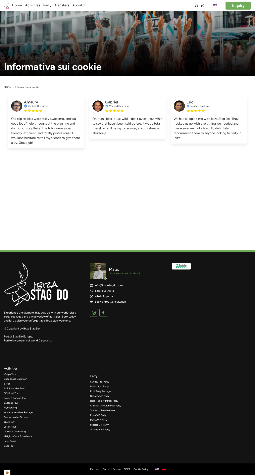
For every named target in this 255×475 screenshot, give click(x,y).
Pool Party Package (100, 391)
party (93, 376)
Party (47, 5)
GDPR (127, 469)
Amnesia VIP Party (100, 429)
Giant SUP (9, 422)
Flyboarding (10, 407)
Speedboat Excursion (15, 379)
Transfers (62, 5)
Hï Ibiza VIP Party (99, 424)
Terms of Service (112, 469)
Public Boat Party (99, 386)
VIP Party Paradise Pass (102, 410)
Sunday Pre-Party (99, 381)
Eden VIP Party (98, 415)
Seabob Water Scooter (16, 417)
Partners (94, 469)
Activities (32, 5)
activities (11, 368)
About (77, 5)
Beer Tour (9, 446)
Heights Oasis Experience (18, 436)
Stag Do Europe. (23, 336)
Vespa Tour (10, 374)
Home (17, 5)
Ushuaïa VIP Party (99, 396)
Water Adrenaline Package (18, 412)
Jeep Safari (10, 441)
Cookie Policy (140, 469)
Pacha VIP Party (98, 420)
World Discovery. (41, 340)
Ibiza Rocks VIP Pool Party (104, 400)
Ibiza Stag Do (31, 328)
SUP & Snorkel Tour (14, 388)
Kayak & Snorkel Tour (15, 398)
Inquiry (238, 5)
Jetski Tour (10, 426)
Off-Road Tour (11, 393)
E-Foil (7, 383)
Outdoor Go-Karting (15, 431)
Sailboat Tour (11, 402)
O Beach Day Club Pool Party (105, 405)
